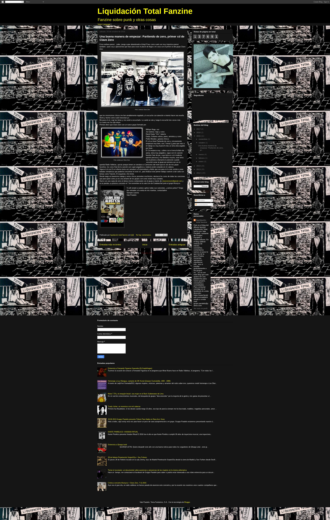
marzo (201, 154)
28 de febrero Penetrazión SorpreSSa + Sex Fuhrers (127, 457)
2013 (198, 169)
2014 (198, 166)
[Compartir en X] (161, 235)
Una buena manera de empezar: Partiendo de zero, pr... (210, 148)
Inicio (144, 245)
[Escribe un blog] (159, 235)
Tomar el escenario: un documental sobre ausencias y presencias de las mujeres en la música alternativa (147, 470)
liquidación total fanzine (201, 221)
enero (201, 161)
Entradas (201, 200)
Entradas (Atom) (148, 253)
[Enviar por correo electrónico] (156, 235)
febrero (202, 158)
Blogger (187, 502)
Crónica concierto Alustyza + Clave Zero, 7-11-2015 (127, 483)
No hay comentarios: (144, 235)
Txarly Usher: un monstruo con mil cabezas (124, 406)
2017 (198, 129)
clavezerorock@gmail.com (172, 181)
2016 (198, 132)
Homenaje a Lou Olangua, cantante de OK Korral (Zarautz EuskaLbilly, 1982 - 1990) (139, 381)
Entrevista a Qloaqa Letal (117, 445)
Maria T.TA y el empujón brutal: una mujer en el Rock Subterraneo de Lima (135, 394)
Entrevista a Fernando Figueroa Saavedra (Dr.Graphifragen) (130, 368)
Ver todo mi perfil (200, 308)
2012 (198, 173)
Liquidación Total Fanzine (144, 11)
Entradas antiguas (177, 245)
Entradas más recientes (110, 245)
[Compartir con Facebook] (164, 235)
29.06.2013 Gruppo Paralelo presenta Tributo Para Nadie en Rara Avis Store (136, 419)
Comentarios (202, 204)
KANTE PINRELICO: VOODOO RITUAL (123, 432)
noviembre (203, 139)
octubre (202, 143)
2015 (198, 136)
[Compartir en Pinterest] (166, 235)
